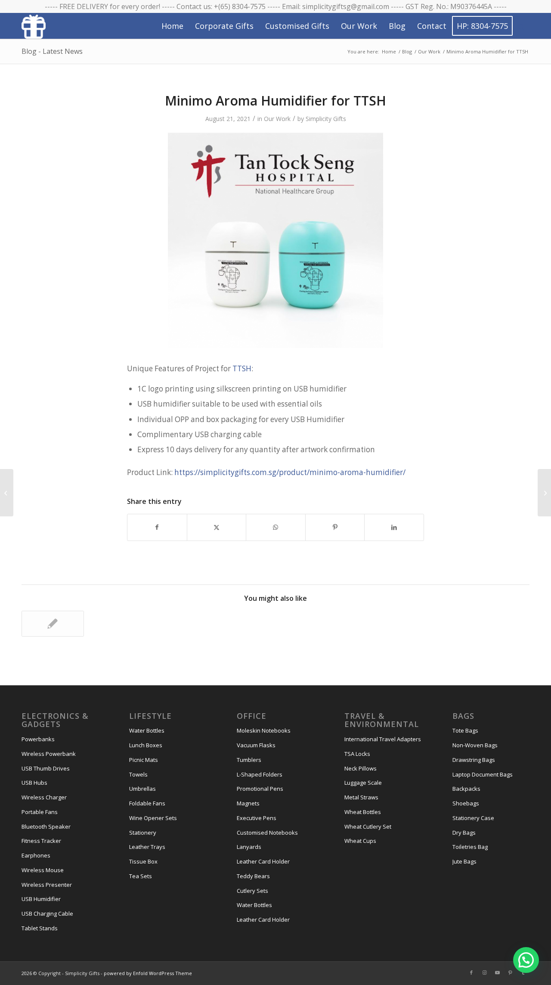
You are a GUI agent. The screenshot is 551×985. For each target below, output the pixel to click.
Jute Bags (464, 861)
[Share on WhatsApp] (275, 527)
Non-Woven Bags (475, 745)
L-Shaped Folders (259, 774)
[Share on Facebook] (157, 527)
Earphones (36, 855)
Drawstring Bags (473, 760)
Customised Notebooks (267, 832)
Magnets (248, 803)
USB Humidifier (41, 899)
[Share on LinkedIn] (394, 527)
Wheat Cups (360, 841)
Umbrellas (142, 788)
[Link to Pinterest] (510, 972)
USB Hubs (34, 782)
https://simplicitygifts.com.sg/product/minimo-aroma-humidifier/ (290, 472)
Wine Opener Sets (153, 818)
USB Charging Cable (47, 913)
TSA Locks (357, 754)
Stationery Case (473, 818)
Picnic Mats (143, 760)
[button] (526, 960)
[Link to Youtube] (497, 972)
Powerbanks (38, 739)
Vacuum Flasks (256, 745)
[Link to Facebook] (471, 972)
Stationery (142, 832)
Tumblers (249, 760)
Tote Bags (465, 730)
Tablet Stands (40, 928)
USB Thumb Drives (46, 768)
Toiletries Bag (470, 847)
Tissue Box (143, 861)
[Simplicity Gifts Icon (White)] (34, 26)
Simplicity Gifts (326, 119)
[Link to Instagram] (484, 972)
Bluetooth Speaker (46, 826)
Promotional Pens (260, 788)
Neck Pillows (360, 768)
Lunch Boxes (145, 745)
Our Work (277, 119)
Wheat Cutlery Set (367, 826)
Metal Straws (361, 797)
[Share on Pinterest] (335, 527)
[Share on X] (216, 527)
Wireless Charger (44, 797)
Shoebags (465, 803)
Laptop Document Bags (482, 774)
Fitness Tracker (41, 841)
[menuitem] (172, 26)
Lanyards (249, 847)
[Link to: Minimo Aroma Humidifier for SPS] (53, 624)
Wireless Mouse (43, 870)
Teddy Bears (253, 876)
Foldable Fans (147, 803)
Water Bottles (146, 730)
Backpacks (466, 788)
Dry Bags (464, 832)
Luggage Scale (363, 782)
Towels (138, 774)
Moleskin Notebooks (264, 730)
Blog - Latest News (52, 51)
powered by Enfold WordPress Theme (148, 973)
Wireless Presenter (47, 885)
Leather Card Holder (263, 861)
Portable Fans (40, 812)
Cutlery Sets (252, 891)
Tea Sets (140, 876)
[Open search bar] (521, 26)
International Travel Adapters (382, 739)
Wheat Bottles (362, 812)
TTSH (241, 368)
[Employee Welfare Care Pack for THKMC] (6, 492)
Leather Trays (147, 847)
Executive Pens (256, 818)
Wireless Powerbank (49, 754)
